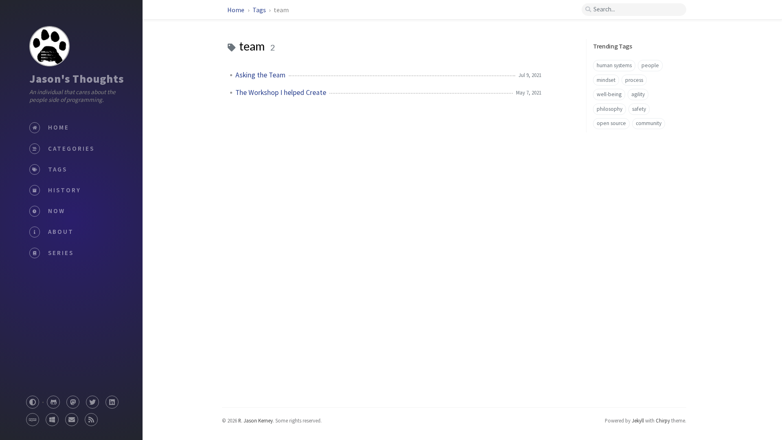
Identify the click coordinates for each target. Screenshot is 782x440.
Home (235, 10)
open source (611, 123)
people (650, 65)
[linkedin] (112, 400)
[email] (71, 417)
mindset (606, 80)
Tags (260, 10)
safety (639, 109)
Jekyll (638, 420)
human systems (614, 65)
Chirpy (663, 420)
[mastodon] (73, 400)
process (634, 80)
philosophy (609, 109)
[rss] (91, 417)
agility (638, 94)
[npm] (32, 417)
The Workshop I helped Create (280, 92)
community (648, 123)
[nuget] (52, 417)
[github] (53, 400)
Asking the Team (260, 74)
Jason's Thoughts (76, 79)
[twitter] (92, 400)
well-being (609, 94)
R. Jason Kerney (255, 420)
